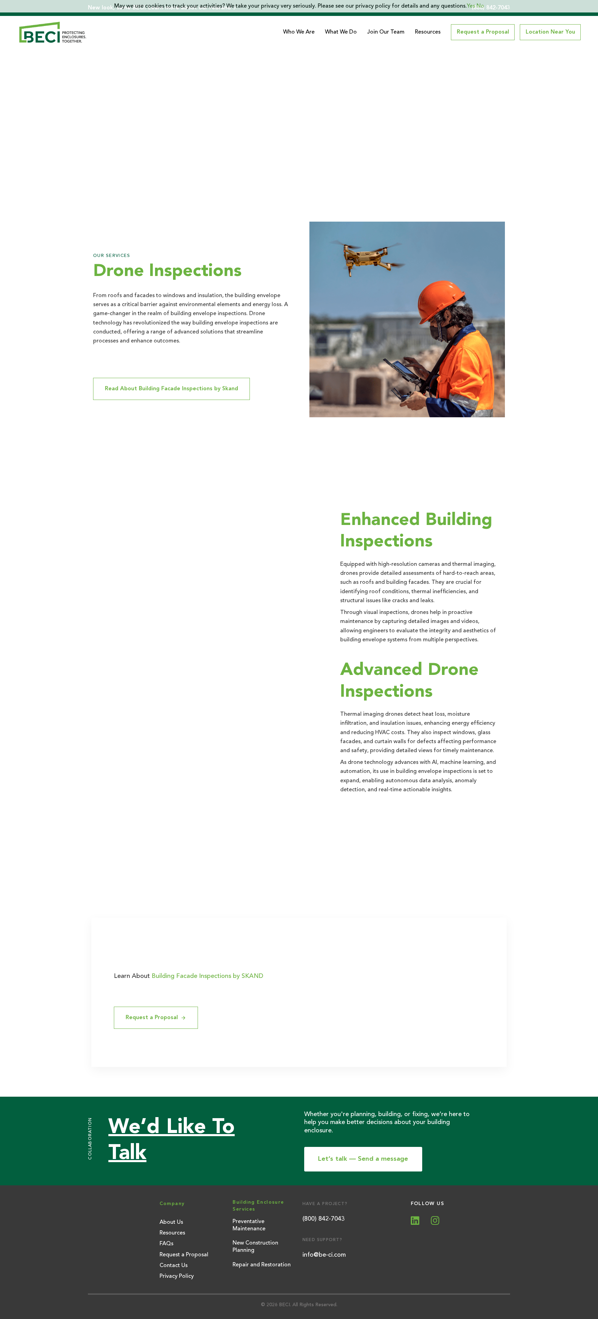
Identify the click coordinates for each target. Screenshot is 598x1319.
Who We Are (299, 32)
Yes (471, 6)
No (480, 6)
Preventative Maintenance (249, 1225)
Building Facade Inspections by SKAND (207, 976)
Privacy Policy (177, 1276)
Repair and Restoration (262, 1265)
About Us (171, 1222)
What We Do (341, 32)
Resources (428, 32)
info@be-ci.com (324, 1255)
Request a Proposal (184, 1255)
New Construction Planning (255, 1246)
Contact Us (174, 1265)
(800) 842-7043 (323, 1219)
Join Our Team (386, 32)
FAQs (166, 1244)
